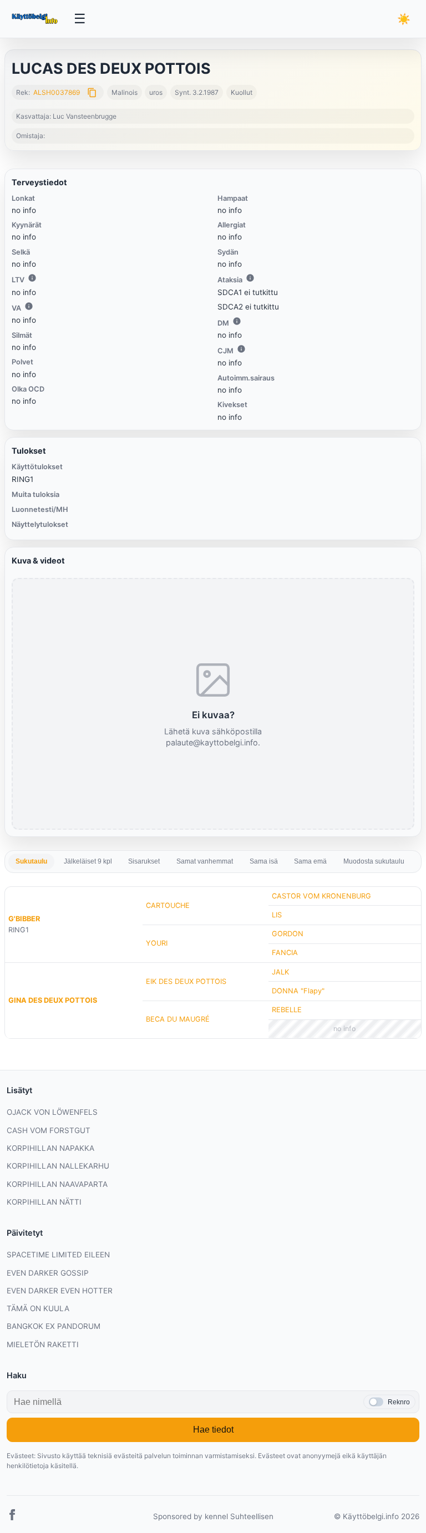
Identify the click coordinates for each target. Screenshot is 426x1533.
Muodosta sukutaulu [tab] (373, 861)
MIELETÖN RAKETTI (43, 1344)
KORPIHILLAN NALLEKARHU (58, 1165)
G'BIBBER (24, 919)
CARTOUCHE (168, 905)
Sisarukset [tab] (144, 861)
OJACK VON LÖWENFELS (52, 1112)
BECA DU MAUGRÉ (178, 1019)
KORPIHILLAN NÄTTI (44, 1201)
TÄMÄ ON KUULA (38, 1308)
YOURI (157, 943)
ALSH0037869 (56, 92)
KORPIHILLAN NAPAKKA (50, 1148)
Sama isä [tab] (264, 861)
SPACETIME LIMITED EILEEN (58, 1254)
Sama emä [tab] (310, 861)
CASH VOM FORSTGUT (48, 1130)
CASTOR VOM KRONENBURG (321, 896)
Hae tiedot (213, 1429)
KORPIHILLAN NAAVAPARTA (57, 1184)
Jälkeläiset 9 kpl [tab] (88, 861)
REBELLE (287, 1010)
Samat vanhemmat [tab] (204, 861)
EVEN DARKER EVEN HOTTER (60, 1290)
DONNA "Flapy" (298, 991)
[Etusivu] (35, 19)
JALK (280, 972)
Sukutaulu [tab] (31, 861)
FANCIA (285, 952)
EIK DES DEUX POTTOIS (186, 981)
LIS (277, 915)
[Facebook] (12, 1516)
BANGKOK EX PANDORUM (53, 1326)
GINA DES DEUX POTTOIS (52, 1000)
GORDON (287, 934)
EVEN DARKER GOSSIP (48, 1272)
